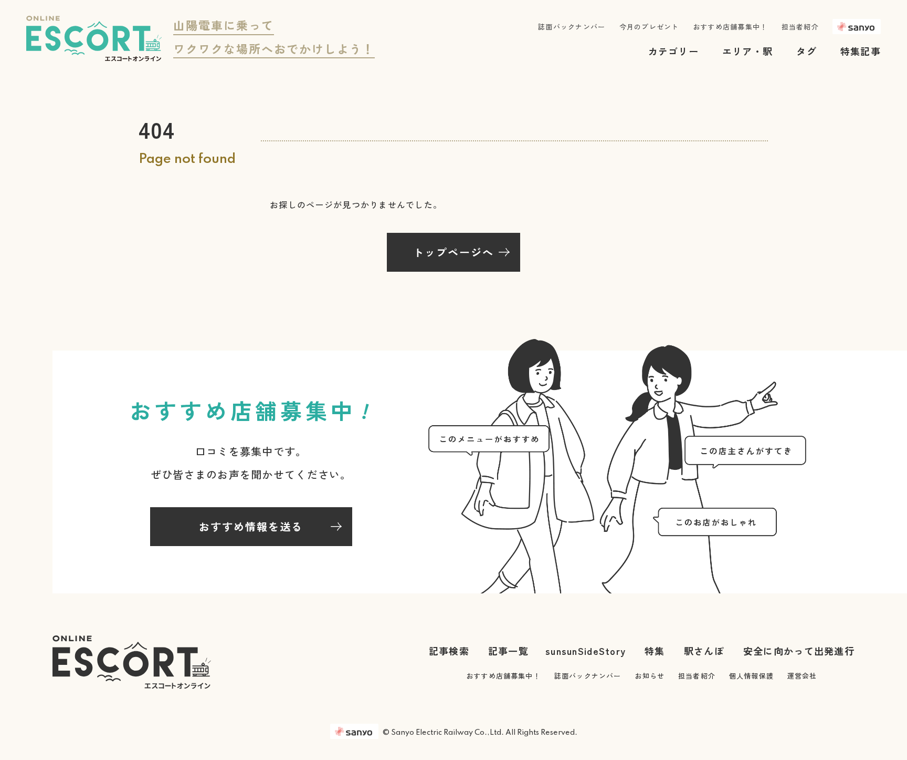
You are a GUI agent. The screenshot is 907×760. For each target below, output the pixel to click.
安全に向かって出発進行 (799, 651)
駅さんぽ (704, 651)
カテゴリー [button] (673, 51)
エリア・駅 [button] (747, 51)
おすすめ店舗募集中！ (730, 27)
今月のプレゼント (649, 27)
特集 (655, 651)
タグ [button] (806, 51)
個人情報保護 (751, 676)
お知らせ (650, 676)
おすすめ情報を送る (251, 526)
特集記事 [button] (860, 51)
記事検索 (449, 651)
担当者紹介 (800, 27)
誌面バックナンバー (572, 27)
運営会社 (802, 676)
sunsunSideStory (585, 651)
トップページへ (453, 252)
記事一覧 (508, 651)
